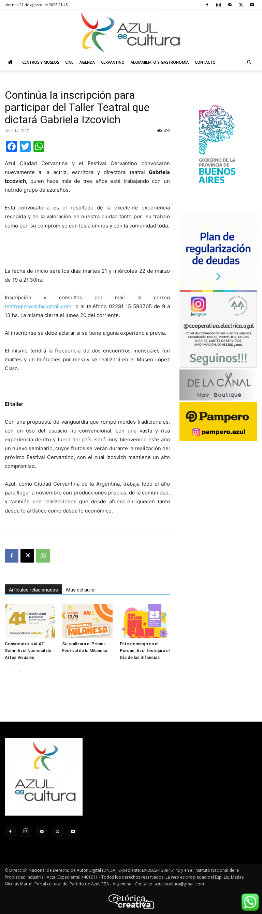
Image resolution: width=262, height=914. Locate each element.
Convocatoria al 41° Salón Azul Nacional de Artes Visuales (28, 650)
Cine (69, 62)
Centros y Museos (40, 62)
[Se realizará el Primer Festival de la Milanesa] (87, 621)
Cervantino (113, 62)
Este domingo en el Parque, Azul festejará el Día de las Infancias (145, 650)
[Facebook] (207, 5)
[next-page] (20, 671)
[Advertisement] (87, 249)
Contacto (205, 62)
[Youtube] (252, 5)
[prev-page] (9, 671)
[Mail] (229, 5)
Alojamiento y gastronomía (160, 62)
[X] (241, 5)
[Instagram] (218, 5)
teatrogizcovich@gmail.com (38, 306)
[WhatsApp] (43, 556)
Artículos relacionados (33, 590)
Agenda (87, 62)
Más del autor (81, 590)
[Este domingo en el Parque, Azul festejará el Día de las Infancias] (145, 621)
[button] (249, 62)
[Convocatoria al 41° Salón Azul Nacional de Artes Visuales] (30, 621)
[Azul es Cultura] (131, 32)
